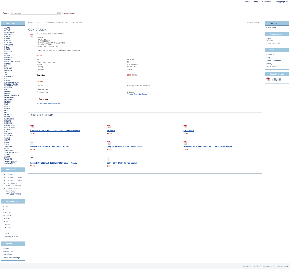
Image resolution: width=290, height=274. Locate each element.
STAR (6, 144)
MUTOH (7, 102)
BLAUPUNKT (9, 32)
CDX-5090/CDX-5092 (14, 178)
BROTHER (8, 34)
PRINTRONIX (9, 127)
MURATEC (8, 100)
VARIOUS (8, 159)
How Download (271, 67)
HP (5, 66)
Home (30, 22)
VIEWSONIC (9, 151)
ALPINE (7, 28)
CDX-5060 (9, 175)
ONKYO (7, 117)
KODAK (7, 81)
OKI (5, 112)
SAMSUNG (8, 136)
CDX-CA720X (276, 78)
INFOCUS (8, 68)
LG (5, 89)
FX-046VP (111, 131)
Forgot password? (273, 43)
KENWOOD (8, 76)
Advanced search (68, 13)
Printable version (253, 22)
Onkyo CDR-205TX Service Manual (122, 163)
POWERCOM (9, 125)
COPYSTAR (8, 45)
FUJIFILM (8, 57)
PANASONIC (9, 119)
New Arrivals (7, 255)
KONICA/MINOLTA (11, 83)
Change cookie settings (11, 258)
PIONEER (8, 123)
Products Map (8, 252)
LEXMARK (8, 87)
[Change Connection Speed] (137, 94)
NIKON (7, 108)
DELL (6, 47)
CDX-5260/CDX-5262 (14, 181)
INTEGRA (8, 70)
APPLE (7, 30)
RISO (6, 131)
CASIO (7, 38)
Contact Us (266, 2)
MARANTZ (8, 91)
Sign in (268, 39)
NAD (6, 104)
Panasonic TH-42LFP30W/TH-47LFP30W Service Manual (208, 147)
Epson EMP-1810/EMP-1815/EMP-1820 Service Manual (53, 163)
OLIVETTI (8, 115)
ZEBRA (7, 157)
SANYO (7, 138)
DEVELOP (8, 51)
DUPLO (7, 53)
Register (269, 41)
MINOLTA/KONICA (11, 96)
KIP (5, 79)
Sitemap (6, 249)
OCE (6, 110)
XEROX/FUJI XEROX (12, 153)
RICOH (7, 129)
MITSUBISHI (9, 98)
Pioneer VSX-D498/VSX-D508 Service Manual (49, 147)
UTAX (6, 148)
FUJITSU (7, 60)
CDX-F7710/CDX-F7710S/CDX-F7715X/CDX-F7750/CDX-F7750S (13, 191)
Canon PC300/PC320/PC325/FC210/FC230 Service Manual (55, 131)
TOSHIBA (8, 146)
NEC (6, 106)
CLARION (8, 43)
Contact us (270, 55)
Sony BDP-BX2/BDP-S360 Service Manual (125, 147)
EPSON (7, 55)
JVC (6, 74)
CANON (7, 36)
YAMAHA (7, 155)
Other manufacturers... (11, 236)
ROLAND (8, 134)
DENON (7, 49)
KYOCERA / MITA (11, 85)
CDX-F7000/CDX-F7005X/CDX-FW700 (13, 184)
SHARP (7, 140)
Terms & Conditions (273, 61)
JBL (6, 72)
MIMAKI (7, 93)
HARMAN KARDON (12, 62)
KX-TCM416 (189, 131)
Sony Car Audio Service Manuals (56, 22)
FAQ (268, 58)
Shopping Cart (282, 2)
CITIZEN (7, 41)
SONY (38, 22)
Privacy (269, 64)
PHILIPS (7, 121)
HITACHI (7, 64)
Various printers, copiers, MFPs (10, 162)
